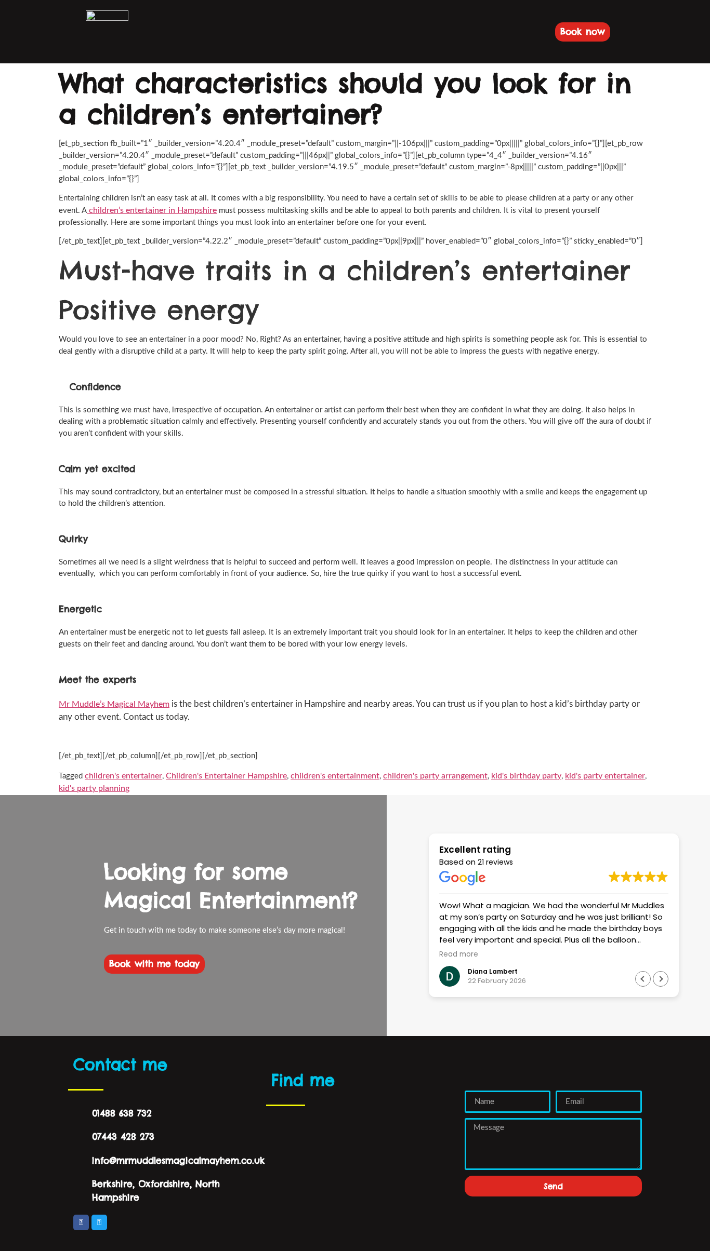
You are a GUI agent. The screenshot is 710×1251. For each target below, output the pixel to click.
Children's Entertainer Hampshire (226, 776)
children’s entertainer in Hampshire (152, 210)
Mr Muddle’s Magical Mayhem (114, 704)
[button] (157, 32)
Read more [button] (458, 954)
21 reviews (495, 862)
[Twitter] (99, 1222)
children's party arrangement (435, 776)
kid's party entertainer (605, 776)
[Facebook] (81, 1222)
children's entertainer (123, 776)
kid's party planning (94, 788)
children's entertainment (335, 776)
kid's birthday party (526, 776)
